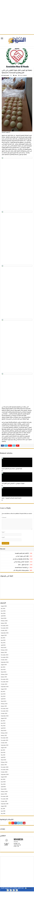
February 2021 (4, 762)
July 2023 (3, 691)
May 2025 (3, 643)
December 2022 (4, 708)
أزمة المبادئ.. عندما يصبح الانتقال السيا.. (12, 469)
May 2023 (3, 696)
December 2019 (4, 796)
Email (3, 537)
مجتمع (16, 75)
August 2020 (4, 777)
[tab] (17, 553)
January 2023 (4, 706)
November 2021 (4, 740)
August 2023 (4, 689)
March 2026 (3, 618)
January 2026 (4, 623)
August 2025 (4, 635)
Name (3, 532)
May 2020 (3, 784)
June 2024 (3, 669)
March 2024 (3, 672)
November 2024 (4, 657)
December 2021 (4, 738)
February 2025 (4, 650)
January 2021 (4, 765)
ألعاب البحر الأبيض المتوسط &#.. (22, 553)
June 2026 (3, 611)
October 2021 (4, 743)
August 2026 (4, 606)
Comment (4, 517)
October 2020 (4, 772)
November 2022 (4, 711)
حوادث (30, 877)
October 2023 (4, 684)
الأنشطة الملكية (28, 862)
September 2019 (4, 804)
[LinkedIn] (21, 823)
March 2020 (3, 789)
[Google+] (12, 823)
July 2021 (3, 750)
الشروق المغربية (6, 75)
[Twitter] (18, 823)
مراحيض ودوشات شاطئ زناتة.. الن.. (21, 570)
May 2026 (3, 613)
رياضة (30, 868)
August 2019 (3, 806)
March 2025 (3, 647)
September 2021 (4, 745)
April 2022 (3, 728)
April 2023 (3, 699)
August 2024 (4, 665)
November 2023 (4, 682)
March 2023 (3, 701)
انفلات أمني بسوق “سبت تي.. (22, 556)
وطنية (30, 864)
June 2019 (3, 811)
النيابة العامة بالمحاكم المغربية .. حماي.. (12, 498)
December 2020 (4, 767)
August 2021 (3, 748)
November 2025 (4, 628)
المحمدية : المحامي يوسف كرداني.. (21, 562)
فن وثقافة (29, 879)
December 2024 (4, 655)
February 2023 (4, 704)
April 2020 (3, 787)
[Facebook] (15, 823)
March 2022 (3, 730)
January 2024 (4, 677)
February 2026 (4, 621)
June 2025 (3, 640)
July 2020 (3, 779)
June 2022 (3, 723)
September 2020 (5, 774)
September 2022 (4, 716)
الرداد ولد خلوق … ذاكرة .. (23, 565)
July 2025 (3, 638)
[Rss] (10, 823)
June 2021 (3, 752)
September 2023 (4, 687)
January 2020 (4, 794)
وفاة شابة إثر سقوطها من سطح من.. (21, 559)
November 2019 (4, 799)
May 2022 (3, 726)
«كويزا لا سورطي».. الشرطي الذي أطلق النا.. (13, 483)
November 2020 (4, 769)
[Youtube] (24, 823)
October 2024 (4, 660)
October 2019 (4, 801)
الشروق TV (29, 866)
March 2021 (3, 760)
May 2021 (3, 755)
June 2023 (3, 694)
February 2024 (4, 674)
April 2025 (3, 645)
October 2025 (4, 630)
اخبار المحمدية (29, 873)
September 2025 (4, 633)
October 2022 (4, 713)
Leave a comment (23, 75)
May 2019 (3, 813)
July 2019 (3, 809)
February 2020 (4, 791)
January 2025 (4, 652)
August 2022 (4, 718)
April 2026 (3, 616)
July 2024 (3, 667)
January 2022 (4, 735)
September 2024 (4, 662)
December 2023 (4, 679)
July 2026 (3, 608)
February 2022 (4, 733)
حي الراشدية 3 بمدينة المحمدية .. (22, 567)
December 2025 (4, 626)
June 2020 (3, 782)
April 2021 (3, 757)
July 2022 (3, 721)
